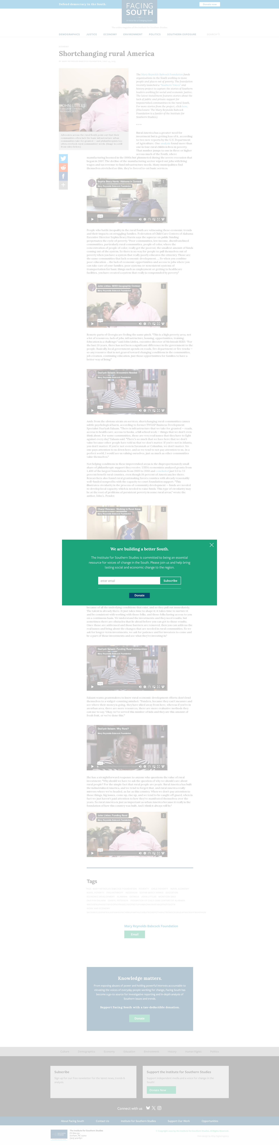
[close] (211, 545)
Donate (139, 595)
